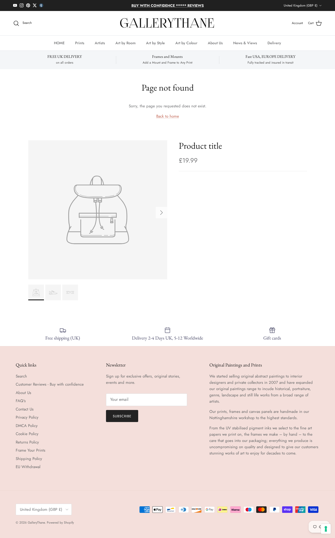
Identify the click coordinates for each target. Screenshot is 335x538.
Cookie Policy (27, 434)
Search (21, 376)
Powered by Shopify (60, 522)
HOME (59, 43)
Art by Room (125, 43)
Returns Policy (27, 442)
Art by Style (155, 43)
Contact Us (25, 409)
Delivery (274, 43)
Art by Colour (186, 43)
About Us (215, 43)
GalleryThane (36, 522)
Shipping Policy (29, 459)
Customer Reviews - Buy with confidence (50, 384)
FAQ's (21, 401)
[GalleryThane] (167, 23)
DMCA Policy (27, 426)
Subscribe (122, 416)
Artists (100, 43)
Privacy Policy (27, 417)
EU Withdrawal (28, 467)
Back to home (167, 116)
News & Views (245, 43)
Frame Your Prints (30, 450)
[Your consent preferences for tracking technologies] (326, 529)
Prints (79, 43)
